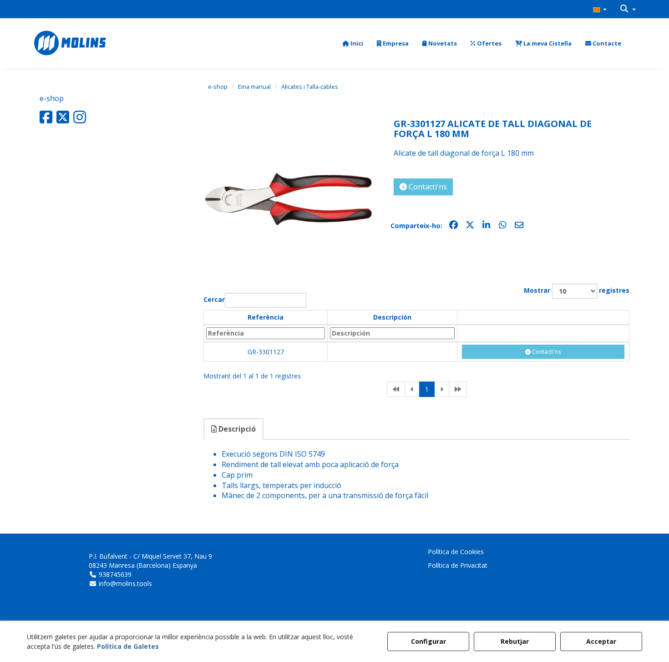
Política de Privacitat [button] (457, 565)
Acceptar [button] (601, 641)
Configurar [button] (428, 641)
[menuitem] (599, 9)
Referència (266, 317)
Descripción (392, 317)
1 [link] (427, 389)
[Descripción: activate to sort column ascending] (392, 333)
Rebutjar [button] (515, 641)
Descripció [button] (236, 429)
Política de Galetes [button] (128, 646)
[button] (599, 9)
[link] (396, 389)
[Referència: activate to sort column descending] (266, 333)
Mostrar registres (576, 290)
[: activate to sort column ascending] (543, 318)
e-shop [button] (52, 98)
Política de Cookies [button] (456, 551)
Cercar (214, 299)
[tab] (233, 429)
